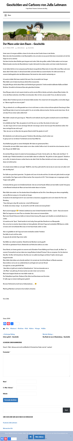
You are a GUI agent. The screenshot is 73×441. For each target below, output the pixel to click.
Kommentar (6, 352)
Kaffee (43, 328)
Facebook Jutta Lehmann (10, 423)
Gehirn (32, 328)
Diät (26, 328)
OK (31, 437)
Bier (7, 328)
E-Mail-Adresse (8, 388)
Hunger (38, 328)
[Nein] (71, 436)
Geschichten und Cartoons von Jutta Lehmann (37, 5)
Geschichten (31, 48)
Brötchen (21, 328)
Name (5, 382)
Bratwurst (13, 328)
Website (5, 394)
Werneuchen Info (8, 428)
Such (66, 410)
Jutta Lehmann (21, 48)
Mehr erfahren (39, 437)
